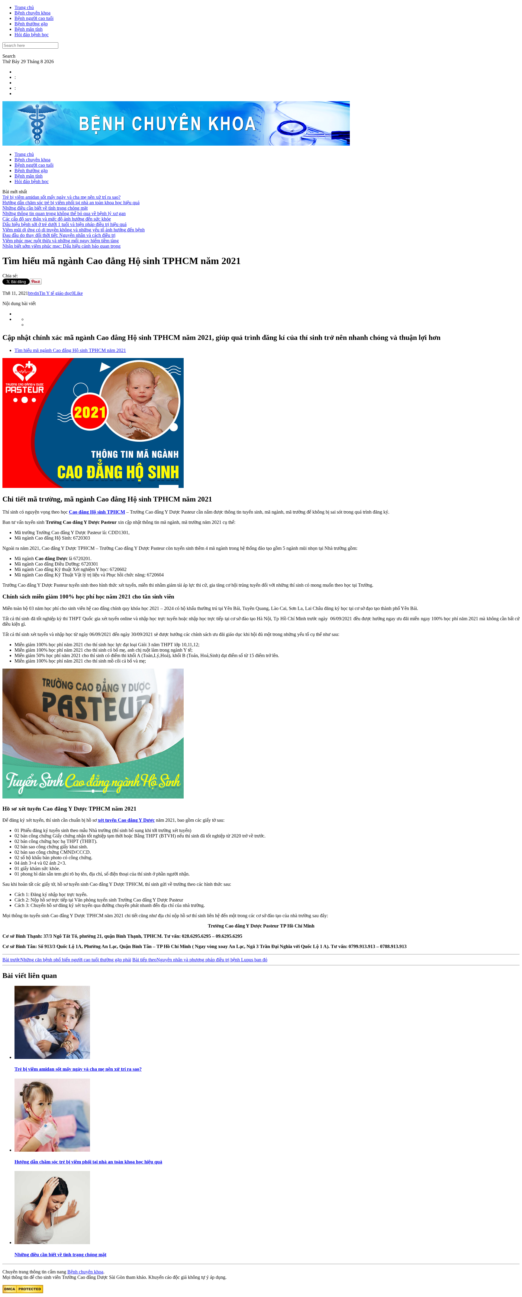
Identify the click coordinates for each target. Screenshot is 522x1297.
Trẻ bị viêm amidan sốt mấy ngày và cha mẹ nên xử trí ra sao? (61, 197)
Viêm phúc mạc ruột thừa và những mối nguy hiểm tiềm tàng (60, 240)
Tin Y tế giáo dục (55, 293)
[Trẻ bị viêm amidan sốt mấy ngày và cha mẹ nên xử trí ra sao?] (52, 1057)
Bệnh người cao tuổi (33, 18)
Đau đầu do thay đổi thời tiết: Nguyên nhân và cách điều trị (58, 235)
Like (78, 293)
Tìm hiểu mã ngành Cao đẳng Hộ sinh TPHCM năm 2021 (70, 350)
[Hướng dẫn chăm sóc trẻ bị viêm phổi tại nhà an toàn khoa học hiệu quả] (52, 1150)
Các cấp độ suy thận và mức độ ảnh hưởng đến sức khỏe (56, 218)
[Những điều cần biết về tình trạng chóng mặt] (52, 1242)
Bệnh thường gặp (31, 23)
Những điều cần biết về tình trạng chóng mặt (45, 208)
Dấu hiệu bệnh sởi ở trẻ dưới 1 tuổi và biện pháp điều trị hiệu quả (64, 224)
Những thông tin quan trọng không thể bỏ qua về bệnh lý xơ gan (64, 213)
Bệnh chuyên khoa (32, 12)
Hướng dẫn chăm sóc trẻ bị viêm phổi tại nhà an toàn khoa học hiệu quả (71, 202)
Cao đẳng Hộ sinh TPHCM (97, 512)
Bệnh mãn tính (28, 29)
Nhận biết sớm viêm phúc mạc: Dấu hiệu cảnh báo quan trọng (61, 246)
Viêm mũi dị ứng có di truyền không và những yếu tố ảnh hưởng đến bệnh (73, 229)
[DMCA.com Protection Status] (22, 1291)
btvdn (33, 293)
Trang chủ (24, 7)
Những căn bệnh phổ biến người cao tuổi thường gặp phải (66, 959)
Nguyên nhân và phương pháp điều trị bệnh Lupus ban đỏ (199, 959)
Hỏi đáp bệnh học (31, 34)
